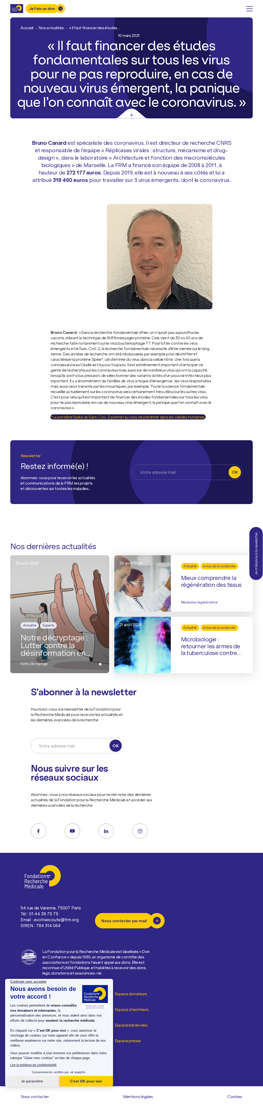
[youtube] (72, 831)
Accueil (27, 27)
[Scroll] (131, 113)
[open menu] (249, 9)
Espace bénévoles (131, 1025)
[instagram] (140, 831)
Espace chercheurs (132, 1009)
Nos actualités (51, 27)
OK (235, 472)
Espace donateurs (131, 993)
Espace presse (128, 1040)
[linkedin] (106, 831)
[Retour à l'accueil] (16, 8)
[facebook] (38, 831)
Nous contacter (35, 1096)
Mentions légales (138, 1096)
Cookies (234, 1096)
